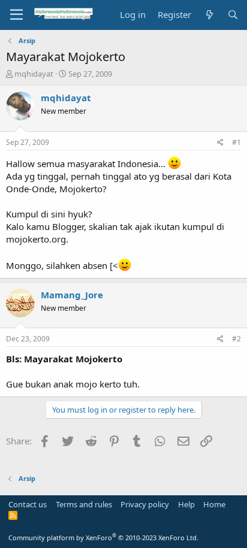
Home (214, 504)
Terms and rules (84, 504)
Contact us (27, 504)
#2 (236, 339)
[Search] (233, 15)
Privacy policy (145, 504)
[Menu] (16, 15)
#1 (236, 142)
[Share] (220, 143)
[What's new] (209, 15)
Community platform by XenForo (103, 537)
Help (186, 504)
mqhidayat (33, 73)
